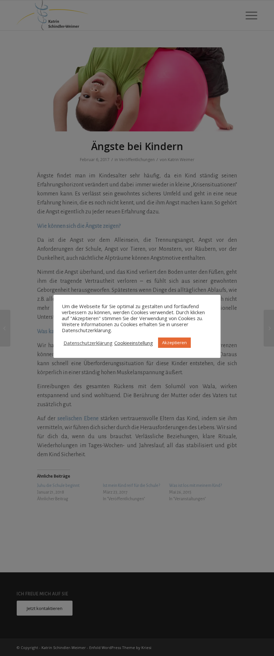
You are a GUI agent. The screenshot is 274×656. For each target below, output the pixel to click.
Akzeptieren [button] (174, 343)
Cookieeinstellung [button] (133, 343)
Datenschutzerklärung (88, 343)
